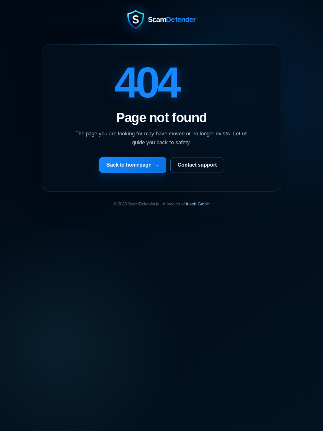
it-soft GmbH (197, 204)
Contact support (197, 165)
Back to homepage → (132, 165)
